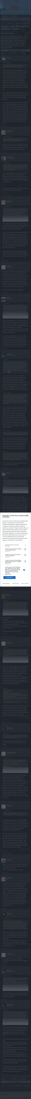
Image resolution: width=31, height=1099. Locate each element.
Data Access (15, 583)
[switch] (24, 549)
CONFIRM (9, 577)
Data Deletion (6, 583)
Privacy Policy (24, 583)
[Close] (27, 515)
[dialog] (15, 550)
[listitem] (15, 545)
